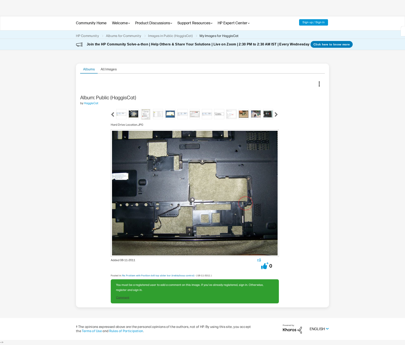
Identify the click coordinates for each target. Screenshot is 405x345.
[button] (265, 265)
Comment (122, 297)
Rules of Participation (126, 331)
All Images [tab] (109, 69)
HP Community (87, 36)
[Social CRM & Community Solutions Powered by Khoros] (292, 328)
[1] (403, 31)
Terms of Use (92, 331)
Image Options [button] (319, 83)
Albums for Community (123, 36)
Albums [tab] (89, 69)
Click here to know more (331, 44)
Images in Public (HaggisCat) (170, 36)
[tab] (121, 114)
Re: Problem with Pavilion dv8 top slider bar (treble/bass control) (158, 275)
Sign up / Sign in (313, 22)
